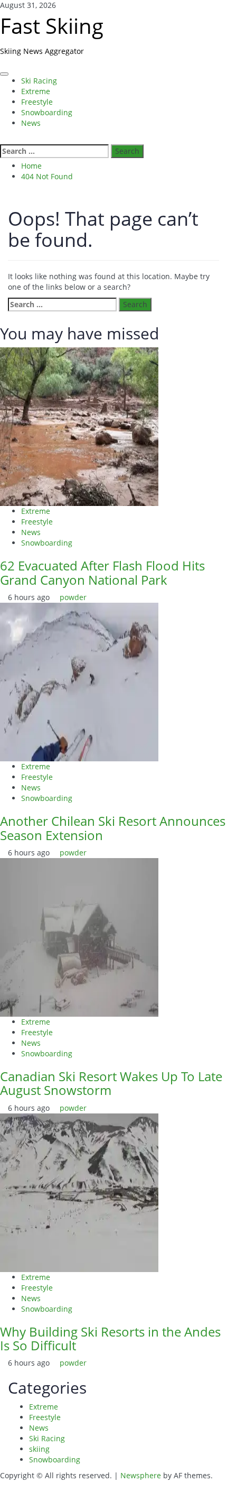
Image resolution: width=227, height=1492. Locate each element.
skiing (39, 1449)
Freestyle (37, 102)
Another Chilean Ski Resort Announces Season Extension (112, 827)
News (31, 123)
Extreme (35, 91)
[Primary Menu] (4, 74)
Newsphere (140, 1475)
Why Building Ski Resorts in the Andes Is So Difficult (110, 1338)
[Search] (3, 139)
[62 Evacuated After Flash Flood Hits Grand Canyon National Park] (79, 426)
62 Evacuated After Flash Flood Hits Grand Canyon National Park (102, 572)
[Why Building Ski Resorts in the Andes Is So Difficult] (79, 1191)
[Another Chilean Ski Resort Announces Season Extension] (79, 681)
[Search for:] (54, 151)
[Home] (3, 67)
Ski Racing (39, 81)
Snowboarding (46, 112)
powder (73, 597)
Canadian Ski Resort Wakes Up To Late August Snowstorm (111, 1083)
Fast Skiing (51, 25)
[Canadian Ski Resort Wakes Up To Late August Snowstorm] (79, 937)
